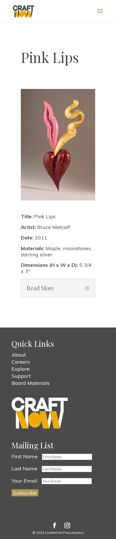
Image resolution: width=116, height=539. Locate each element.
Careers (21, 362)
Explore (21, 369)
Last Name (24, 468)
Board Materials (31, 383)
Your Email (24, 480)
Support (21, 376)
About (19, 355)
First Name (25, 456)
